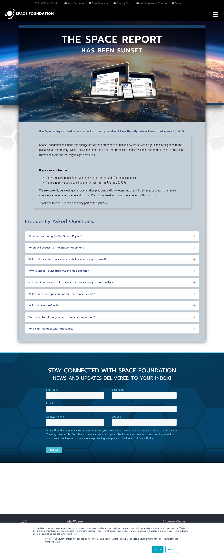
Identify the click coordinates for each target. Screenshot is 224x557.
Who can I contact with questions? (50, 329)
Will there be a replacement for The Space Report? (61, 294)
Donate (177, 3)
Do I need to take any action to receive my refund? (61, 317)
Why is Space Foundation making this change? (58, 271)
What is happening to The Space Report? (55, 236)
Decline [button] (171, 549)
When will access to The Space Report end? (57, 247)
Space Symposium (99, 3)
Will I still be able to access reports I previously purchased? (67, 259)
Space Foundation (75, 3)
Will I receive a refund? (43, 305)
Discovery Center (123, 3)
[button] (112, 236)
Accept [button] (158, 549)
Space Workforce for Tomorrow (153, 3)
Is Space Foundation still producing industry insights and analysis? (71, 282)
